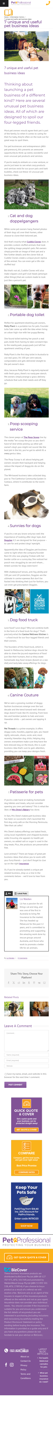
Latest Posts (22, 893)
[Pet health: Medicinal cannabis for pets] (13, 1003)
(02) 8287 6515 (13, 1350)
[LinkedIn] (24, 982)
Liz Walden (26, 899)
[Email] (44, 982)
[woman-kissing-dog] (26, 46)
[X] (14, 982)
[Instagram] (12, 1365)
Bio (9, 893)
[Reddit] (19, 982)
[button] (6, 1009)
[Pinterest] (34, 982)
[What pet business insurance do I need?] (39, 1003)
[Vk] (39, 982)
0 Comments (22, 958)
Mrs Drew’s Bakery (21, 809)
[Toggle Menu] (4, 3)
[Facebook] (8, 982)
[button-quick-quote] (26, 1254)
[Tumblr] (29, 982)
